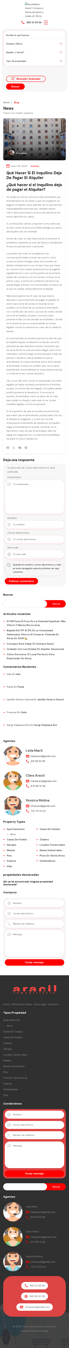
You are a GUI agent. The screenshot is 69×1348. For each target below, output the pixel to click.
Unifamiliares (47, 861)
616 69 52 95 (38, 761)
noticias (34, 166)
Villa (9, 866)
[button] (46, 22)
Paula (20, 686)
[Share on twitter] (14, 447)
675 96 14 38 (38, 786)
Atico (13, 834)
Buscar (8, 595)
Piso (9, 855)
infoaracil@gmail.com (43, 806)
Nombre (12, 518)
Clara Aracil (35, 775)
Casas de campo (50, 829)
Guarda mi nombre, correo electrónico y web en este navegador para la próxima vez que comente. (37, 568)
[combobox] (34, 43)
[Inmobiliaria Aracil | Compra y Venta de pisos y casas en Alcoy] (34, 10)
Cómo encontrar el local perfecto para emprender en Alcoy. (31, 656)
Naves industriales (51, 850)
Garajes (11, 844)
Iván (18, 674)
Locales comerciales (52, 844)
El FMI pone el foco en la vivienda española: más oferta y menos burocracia (36, 623)
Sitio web (12, 547)
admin (23, 153)
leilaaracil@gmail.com (43, 756)
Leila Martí (34, 750)
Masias (11, 850)
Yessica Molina (37, 800)
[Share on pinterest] (26, 447)
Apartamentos (16, 829)
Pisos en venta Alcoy (52, 855)
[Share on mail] (19, 447)
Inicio (6, 102)
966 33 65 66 (33, 22)
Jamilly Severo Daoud (50, 699)
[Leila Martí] (12, 756)
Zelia (23, 712)
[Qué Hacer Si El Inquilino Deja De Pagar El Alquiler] (34, 139)
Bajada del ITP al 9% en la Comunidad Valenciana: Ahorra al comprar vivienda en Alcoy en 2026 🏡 (33, 634)
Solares (11, 861)
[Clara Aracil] (12, 780)
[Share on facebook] (7, 447)
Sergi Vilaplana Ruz (45, 725)
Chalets (44, 839)
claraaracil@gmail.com (43, 781)
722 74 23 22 (38, 811)
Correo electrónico (18, 532)
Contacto (53, 1004)
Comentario (14, 477)
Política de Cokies (21, 1004)
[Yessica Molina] (12, 805)
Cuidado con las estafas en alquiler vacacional (35, 649)
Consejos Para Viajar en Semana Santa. (30, 643)
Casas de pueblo (17, 839)
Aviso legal (40, 1004)
